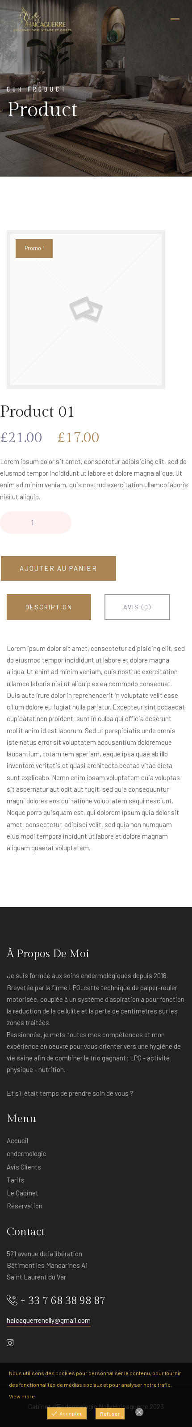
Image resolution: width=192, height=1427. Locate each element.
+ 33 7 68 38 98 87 (62, 1301)
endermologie (26, 1153)
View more (22, 1396)
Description (48, 607)
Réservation (24, 1206)
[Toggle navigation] (175, 19)
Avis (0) (137, 607)
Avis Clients (24, 1167)
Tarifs (16, 1180)
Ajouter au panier (58, 568)
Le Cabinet (22, 1193)
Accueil (17, 1140)
